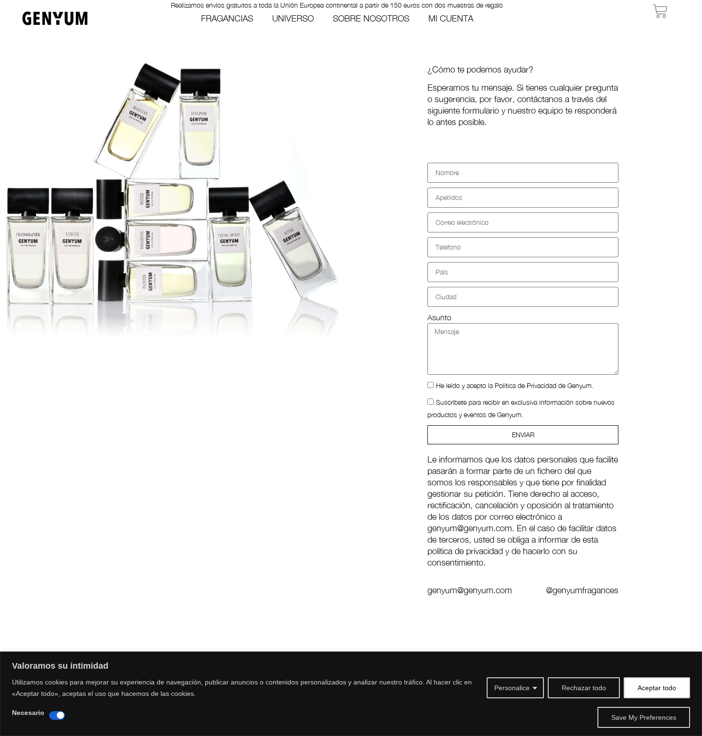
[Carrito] (660, 11)
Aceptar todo (657, 688)
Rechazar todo (584, 688)
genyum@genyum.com (469, 590)
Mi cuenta (450, 18)
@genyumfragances (582, 590)
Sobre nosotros (371, 18)
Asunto (439, 317)
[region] (351, 694)
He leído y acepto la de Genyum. (515, 385)
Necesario (28, 712)
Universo (293, 18)
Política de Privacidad (525, 385)
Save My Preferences (643, 717)
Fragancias (227, 18)
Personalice (512, 688)
